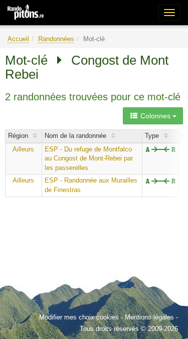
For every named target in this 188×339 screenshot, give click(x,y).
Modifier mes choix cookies (79, 317)
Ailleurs (23, 149)
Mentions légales (149, 317)
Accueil (18, 39)
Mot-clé (26, 60)
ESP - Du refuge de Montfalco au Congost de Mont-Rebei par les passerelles (89, 158)
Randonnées (56, 39)
